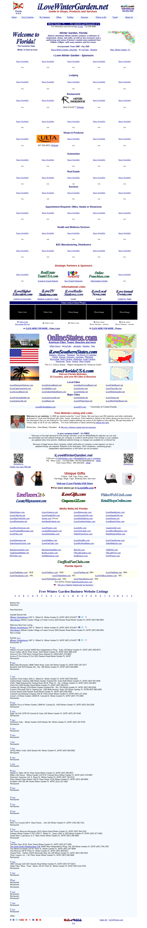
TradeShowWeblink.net (19, 553)
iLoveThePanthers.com (51, 579)
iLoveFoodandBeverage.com (21, 531)
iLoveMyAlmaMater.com (45, 407)
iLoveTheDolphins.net (61, 576)
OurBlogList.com (81, 556)
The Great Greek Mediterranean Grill (25, 846)
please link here (102, 423)
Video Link (23, 322)
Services (84, 17)
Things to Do (101, 17)
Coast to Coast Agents (48, 281)
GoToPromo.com (113, 556)
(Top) (18, 638)
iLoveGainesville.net (18, 401)
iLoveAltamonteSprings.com (21, 385)
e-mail (80, 27)
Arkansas (61, 355)
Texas (68, 361)
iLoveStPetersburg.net (83, 401)
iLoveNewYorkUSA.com (20, 518)
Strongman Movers (22, 324)
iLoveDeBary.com (49, 388)
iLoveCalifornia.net (17, 515)
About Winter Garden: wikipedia (64, 50)
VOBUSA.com (112, 550)
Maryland (89, 357)
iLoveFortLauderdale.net (20, 398)
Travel (115, 17)
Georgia (62, 357)
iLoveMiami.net (48, 401)
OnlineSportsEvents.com (20, 543)
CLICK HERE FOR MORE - (43, 328)
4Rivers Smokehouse (19, 617)
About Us (129, 17)
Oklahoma (77, 359)
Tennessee (60, 361)
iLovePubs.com (16, 534)
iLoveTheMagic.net (114, 572)
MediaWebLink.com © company (87, 458)
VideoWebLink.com (114, 543)
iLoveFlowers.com (49, 528)
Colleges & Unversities (22, 299)
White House (55, 346)
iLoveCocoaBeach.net (19, 392)
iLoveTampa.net (112, 398)
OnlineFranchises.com (83, 534)
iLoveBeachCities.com (115, 521)
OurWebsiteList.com (50, 556)
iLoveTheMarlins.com (19, 572)
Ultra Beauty (15, 620)
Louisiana (79, 357)
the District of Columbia (86, 355)
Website (80, 107)
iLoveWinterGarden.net (115, 392)
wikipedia (77, 346)
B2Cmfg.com (79, 550)
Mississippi (54, 359)
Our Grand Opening (73, 281)
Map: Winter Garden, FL (120, 50)
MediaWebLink (18, 464)
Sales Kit (103, 920)
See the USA (127, 11)
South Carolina (89, 359)
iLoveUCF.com (80, 407)
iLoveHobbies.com (49, 540)
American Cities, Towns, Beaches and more (72, 342)
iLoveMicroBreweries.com (116, 531)
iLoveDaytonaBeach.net (52, 385)
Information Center (99, 281)
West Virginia (84, 361)
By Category (45, 17)
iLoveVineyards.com (82, 531)
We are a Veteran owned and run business (78, 427)
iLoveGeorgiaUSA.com (83, 515)
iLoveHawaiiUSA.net (114, 515)
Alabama (52, 355)
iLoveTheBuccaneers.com (106, 576)
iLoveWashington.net (18, 521)
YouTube (85, 50)
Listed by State (124, 299)
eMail (98, 461)
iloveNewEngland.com (51, 521)
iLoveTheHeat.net (81, 572)
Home (14, 17)
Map (93, 346)
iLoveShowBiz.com (82, 540)
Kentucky (70, 357)
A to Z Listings (28, 17)
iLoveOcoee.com (81, 388)
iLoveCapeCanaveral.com (20, 388)
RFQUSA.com (16, 556)
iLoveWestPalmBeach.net (116, 401)
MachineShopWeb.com (51, 550)
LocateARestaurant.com (52, 531)
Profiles (70, 17)
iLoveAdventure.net (18, 540)
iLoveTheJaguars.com (19, 576)
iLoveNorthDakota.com (83, 518)
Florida (55, 357)
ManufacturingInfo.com (19, 550)
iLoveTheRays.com (50, 572)
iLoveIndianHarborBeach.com (54, 392)
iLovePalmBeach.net (114, 385)
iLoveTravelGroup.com (115, 540)
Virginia (75, 361)
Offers (58, 17)
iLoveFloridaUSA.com (51, 515)
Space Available (22, 61)
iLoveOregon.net (112, 518)
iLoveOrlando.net (81, 392)
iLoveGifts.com (80, 528)
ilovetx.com (46, 518)
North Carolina (66, 359)
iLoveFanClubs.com (50, 543)
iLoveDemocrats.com (82, 512)
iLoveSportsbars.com (50, 534)
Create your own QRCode (20, 467)
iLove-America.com (50, 512)
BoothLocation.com (50, 553)
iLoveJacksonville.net (51, 398)
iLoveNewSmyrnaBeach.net (85, 385)
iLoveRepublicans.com (115, 512)
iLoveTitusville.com (114, 388)
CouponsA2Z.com (113, 528)
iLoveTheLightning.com (83, 579)
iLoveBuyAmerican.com (20, 528)
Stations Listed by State (48, 299)
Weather (93, 50)
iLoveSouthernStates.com (84, 521)
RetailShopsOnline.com (115, 534)
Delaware (71, 355)
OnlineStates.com (65, 458)
